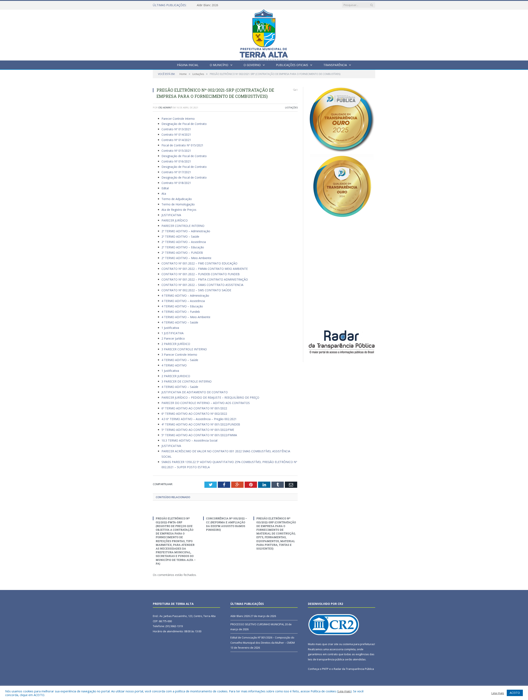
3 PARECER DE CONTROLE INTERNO (186, 381)
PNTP (325, 669)
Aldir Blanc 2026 (240, 616)
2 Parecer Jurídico (173, 338)
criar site (333, 644)
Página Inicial (188, 65)
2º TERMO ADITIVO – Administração (185, 231)
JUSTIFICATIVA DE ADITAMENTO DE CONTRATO (194, 392)
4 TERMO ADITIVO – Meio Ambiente (185, 317)
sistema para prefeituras (358, 644)
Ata (163, 193)
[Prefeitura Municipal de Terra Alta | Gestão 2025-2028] (264, 34)
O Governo (252, 65)
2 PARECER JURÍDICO (175, 344)
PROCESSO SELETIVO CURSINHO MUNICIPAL (227, 5)
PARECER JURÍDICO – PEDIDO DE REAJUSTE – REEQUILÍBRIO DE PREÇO (210, 397)
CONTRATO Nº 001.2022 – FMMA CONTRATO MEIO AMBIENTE (204, 269)
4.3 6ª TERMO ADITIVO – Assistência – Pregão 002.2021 (199, 419)
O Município (219, 65)
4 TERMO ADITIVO (174, 365)
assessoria (336, 649)
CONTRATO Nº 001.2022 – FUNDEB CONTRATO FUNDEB (200, 274)
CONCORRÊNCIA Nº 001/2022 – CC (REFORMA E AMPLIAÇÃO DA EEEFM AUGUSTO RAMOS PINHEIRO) (226, 524)
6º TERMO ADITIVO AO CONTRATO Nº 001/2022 (194, 408)
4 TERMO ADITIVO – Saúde (179, 322)
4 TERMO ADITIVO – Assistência (183, 301)
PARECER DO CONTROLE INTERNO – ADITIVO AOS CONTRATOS (205, 403)
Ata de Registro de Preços (178, 210)
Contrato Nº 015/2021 (176, 151)
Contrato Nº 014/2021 (176, 134)
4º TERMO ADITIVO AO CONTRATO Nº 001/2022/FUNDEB (200, 424)
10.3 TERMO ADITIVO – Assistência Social (189, 440)
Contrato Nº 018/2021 (176, 183)
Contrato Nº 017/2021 (176, 172)
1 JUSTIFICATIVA (172, 333)
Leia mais (344, 691)
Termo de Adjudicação (176, 199)
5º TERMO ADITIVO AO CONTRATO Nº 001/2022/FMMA (199, 435)
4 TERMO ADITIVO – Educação (182, 306)
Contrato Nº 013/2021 (176, 129)
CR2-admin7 (165, 107)
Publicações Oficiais (292, 65)
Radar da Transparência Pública (354, 669)
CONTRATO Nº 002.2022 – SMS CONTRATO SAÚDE (196, 290)
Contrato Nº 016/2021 (176, 161)
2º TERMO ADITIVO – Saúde (180, 236)
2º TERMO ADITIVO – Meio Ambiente (186, 258)
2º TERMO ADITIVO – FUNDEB (182, 253)
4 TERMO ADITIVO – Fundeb (180, 312)
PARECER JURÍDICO (174, 220)
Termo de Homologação (178, 204)
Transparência (335, 65)
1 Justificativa (170, 328)
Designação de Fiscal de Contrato (184, 124)
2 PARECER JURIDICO (175, 376)
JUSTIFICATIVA (171, 215)
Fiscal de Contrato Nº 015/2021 (182, 145)
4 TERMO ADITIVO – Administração (185, 295)
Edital (165, 188)
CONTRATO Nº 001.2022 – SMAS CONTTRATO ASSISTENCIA (202, 285)
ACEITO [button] (515, 693)
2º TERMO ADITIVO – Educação (182, 247)
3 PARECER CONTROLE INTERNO (184, 349)
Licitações (291, 107)
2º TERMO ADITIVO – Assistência (183, 242)
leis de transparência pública (326, 659)
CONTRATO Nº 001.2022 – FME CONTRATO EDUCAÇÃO (199, 263)
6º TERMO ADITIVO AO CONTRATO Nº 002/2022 (194, 414)
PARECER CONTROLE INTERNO (182, 226)
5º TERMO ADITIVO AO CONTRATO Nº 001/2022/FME (197, 430)
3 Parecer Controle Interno (179, 355)
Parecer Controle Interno (178, 119)
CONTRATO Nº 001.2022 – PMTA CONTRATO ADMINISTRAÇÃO (204, 279)
